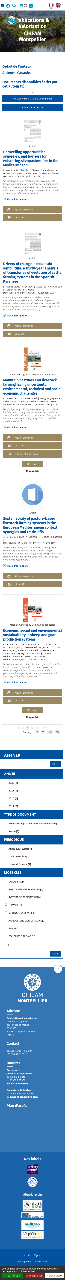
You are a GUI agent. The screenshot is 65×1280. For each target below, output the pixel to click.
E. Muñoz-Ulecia (11, 286)
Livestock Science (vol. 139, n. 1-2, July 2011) (32, 542)
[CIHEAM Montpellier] (32, 987)
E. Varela (7, 170)
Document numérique (26, 453)
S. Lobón (8, 289)
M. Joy (42, 647)
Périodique (14, 839)
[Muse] (32, 1205)
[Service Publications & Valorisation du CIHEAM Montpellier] (12, 19)
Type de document (20, 814)
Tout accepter (13, 1275)
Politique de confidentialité (32, 1261)
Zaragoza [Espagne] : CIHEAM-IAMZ (21, 653)
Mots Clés (12, 872)
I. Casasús (18, 173)
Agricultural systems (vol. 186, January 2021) (32, 292)
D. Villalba (44, 536)
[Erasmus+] (32, 1215)
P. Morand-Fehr (26, 650)
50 (43, 732)
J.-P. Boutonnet (29, 644)
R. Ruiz (20, 536)
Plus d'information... (18, 199)
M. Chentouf (9, 647)
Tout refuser (35, 1275)
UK (57, 4)
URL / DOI (20, 217)
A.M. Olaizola (21, 170)
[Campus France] (32, 1182)
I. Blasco (34, 170)
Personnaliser (54, 1275)
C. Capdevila (47, 170)
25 (36, 732)
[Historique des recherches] (30, 5)
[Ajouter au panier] (9, 209)
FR (50, 4)
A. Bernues (31, 173)
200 (57, 732)
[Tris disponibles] (33, 91)
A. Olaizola (31, 536)
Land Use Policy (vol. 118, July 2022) (27, 176)
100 (50, 732)
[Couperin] (32, 1235)
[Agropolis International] (32, 1225)
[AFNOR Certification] (32, 1169)
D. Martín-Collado (48, 173)
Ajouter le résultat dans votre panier (32, 98)
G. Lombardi (26, 398)
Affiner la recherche (32, 107)
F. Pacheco (45, 650)
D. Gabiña (28, 647)
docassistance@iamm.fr (19, 1050)
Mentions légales (32, 1255)
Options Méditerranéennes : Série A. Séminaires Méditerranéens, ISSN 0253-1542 (31, 403)
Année (9, 774)
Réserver (32, 464)
